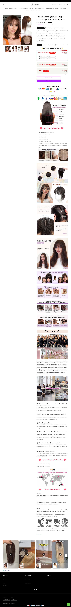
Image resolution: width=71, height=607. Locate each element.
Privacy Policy (27, 577)
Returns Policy (27, 579)
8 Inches (39, 44)
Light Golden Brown (59, 33)
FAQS (4, 583)
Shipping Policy (28, 583)
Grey (57, 35)
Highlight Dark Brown (53, 38)
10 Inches (45, 44)
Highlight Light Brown (42, 38)
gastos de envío (40, 24)
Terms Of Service (28, 581)
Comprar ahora (49, 80)
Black (62, 28)
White (47, 35)
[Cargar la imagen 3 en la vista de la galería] (20, 49)
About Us (4, 577)
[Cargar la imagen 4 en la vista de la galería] (26, 49)
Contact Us (5, 579)
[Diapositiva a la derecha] (31, 49)
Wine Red (61, 38)
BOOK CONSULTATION (6, 581)
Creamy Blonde (41, 35)
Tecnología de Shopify (12, 603)
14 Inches (58, 44)
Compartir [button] (39, 533)
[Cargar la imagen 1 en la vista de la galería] (8, 49)
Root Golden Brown (41, 33)
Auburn (62, 35)
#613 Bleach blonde (41, 30)
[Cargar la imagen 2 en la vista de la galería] (14, 49)
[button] (4, 5)
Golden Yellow (51, 30)
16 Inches (64, 44)
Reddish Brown (41, 28)
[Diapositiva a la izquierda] (4, 49)
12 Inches (52, 44)
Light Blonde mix (41, 40)
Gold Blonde (50, 33)
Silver (52, 35)
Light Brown (48, 28)
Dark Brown (56, 28)
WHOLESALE (5, 585)
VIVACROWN (6, 603)
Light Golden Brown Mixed (61, 30)
